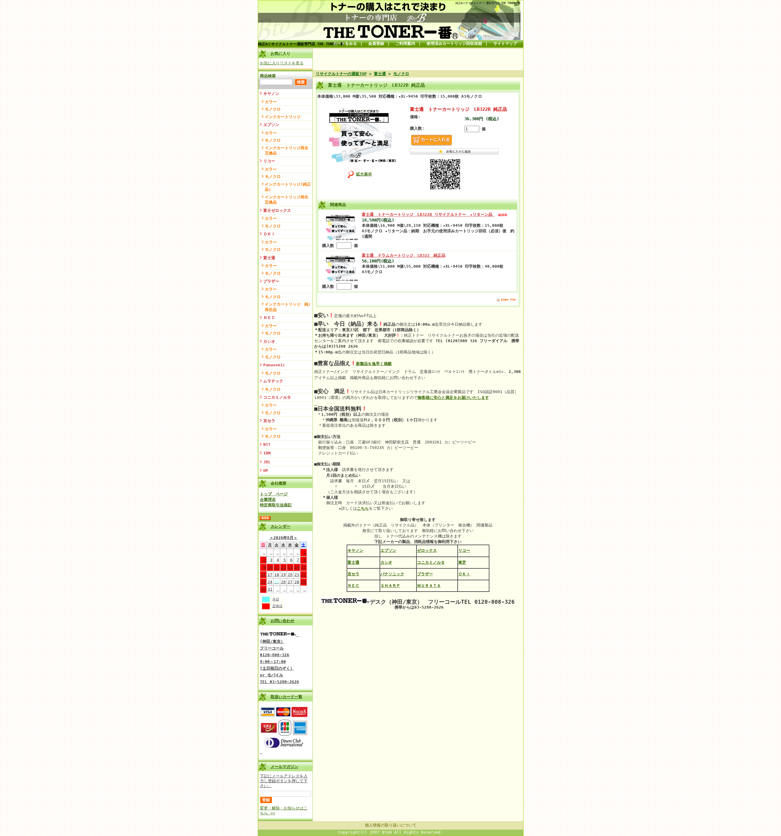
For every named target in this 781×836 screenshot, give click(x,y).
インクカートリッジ (283, 116)
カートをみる (345, 43)
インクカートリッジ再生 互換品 (288, 150)
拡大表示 (364, 174)
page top (508, 299)
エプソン (271, 124)
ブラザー (271, 281)
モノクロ (273, 109)
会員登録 (376, 43)
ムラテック (273, 381)
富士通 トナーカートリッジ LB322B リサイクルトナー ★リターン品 (428, 214)
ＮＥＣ (269, 317)
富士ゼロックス (277, 210)
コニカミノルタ (277, 397)
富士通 (269, 257)
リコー (269, 161)
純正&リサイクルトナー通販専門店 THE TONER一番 (301, 44)
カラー (271, 102)
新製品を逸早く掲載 (374, 363)
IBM (267, 453)
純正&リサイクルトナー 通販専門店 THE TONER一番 (487, 3)
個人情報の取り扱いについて (390, 825)
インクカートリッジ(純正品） (288, 187)
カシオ (269, 341)
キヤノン (271, 93)
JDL (267, 462)
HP (265, 470)
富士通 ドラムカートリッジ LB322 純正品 (403, 255)
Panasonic (274, 365)
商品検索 (268, 76)
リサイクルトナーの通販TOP (341, 73)
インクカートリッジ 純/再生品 (288, 307)
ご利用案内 (405, 43)
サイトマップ (505, 43)
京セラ (269, 420)
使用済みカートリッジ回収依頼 (454, 43)
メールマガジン (284, 766)
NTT (267, 444)
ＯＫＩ (269, 234)
